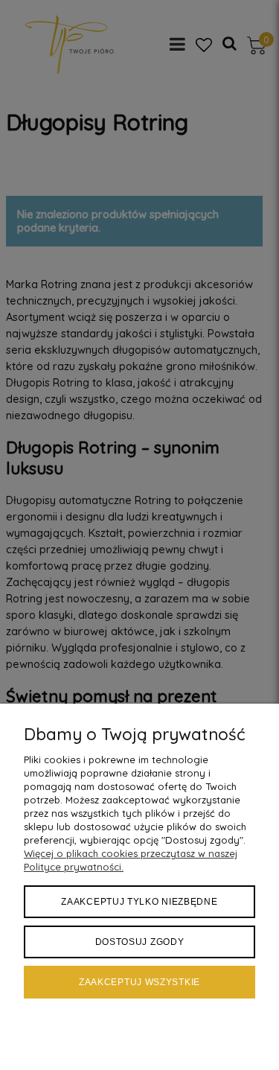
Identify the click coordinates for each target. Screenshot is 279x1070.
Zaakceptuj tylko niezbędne (139, 902)
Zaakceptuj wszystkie (139, 982)
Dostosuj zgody (140, 942)
